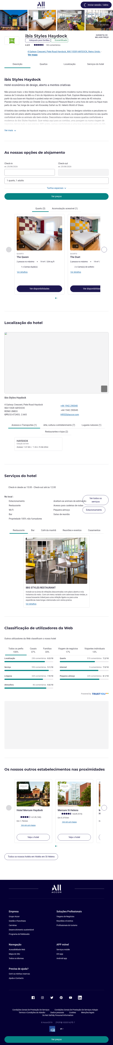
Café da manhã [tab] (48, 530)
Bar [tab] (32, 530)
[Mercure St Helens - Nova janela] (74, 794)
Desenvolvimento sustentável (21, 930)
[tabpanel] (56, 257)
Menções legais (87, 1012)
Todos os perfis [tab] (15, 650)
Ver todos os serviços (96, 500)
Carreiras (13, 925)
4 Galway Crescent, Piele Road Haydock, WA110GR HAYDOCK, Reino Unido (64, 51)
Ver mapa (32, 54)
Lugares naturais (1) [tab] (91, 425)
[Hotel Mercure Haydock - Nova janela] (33, 794)
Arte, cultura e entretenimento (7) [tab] (59, 425)
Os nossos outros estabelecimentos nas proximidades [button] (54, 769)
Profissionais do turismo (67, 925)
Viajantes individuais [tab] (94, 650)
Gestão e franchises (17, 921)
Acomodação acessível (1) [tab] (65, 208)
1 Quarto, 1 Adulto (15, 180)
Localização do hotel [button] (23, 323)
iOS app (60, 954)
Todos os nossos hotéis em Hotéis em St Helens (31, 856)
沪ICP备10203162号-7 (65, 1022)
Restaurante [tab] (19, 530)
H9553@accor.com (69, 414)
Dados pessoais (57, 1012)
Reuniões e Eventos (65, 921)
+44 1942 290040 (69, 405)
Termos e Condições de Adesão (32, 1012)
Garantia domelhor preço (102, 36)
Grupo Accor (14, 916)
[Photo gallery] (56, 20)
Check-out (64, 165)
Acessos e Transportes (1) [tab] (24, 425)
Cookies (72, 1012)
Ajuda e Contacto (16, 978)
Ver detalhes (31, 604)
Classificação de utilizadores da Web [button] (38, 628)
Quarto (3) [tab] (40, 208)
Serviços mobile (63, 949)
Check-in (11, 165)
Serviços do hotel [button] (20, 476)
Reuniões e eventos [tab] (72, 530)
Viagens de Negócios (65, 916)
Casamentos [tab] (94, 530)
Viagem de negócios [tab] (68, 650)
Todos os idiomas (16, 958)
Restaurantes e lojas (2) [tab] (56, 431)
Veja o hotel (33, 837)
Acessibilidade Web (17, 949)
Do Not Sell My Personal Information (57, 1015)
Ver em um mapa (28, 825)
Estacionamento (94, 510)
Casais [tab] (33, 650)
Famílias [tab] (47, 650)
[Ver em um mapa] (56, 362)
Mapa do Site (14, 954)
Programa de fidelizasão (19, 934)
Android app (62, 958)
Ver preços (56, 1039)
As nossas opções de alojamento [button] (34, 152)
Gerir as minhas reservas (19, 974)
